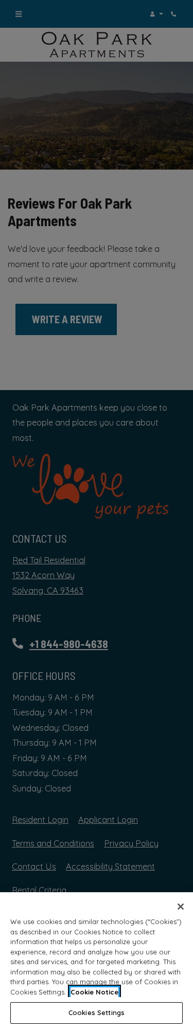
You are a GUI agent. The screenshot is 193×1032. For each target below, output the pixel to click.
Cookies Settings (96, 1012)
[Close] (180, 906)
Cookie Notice (94, 992)
